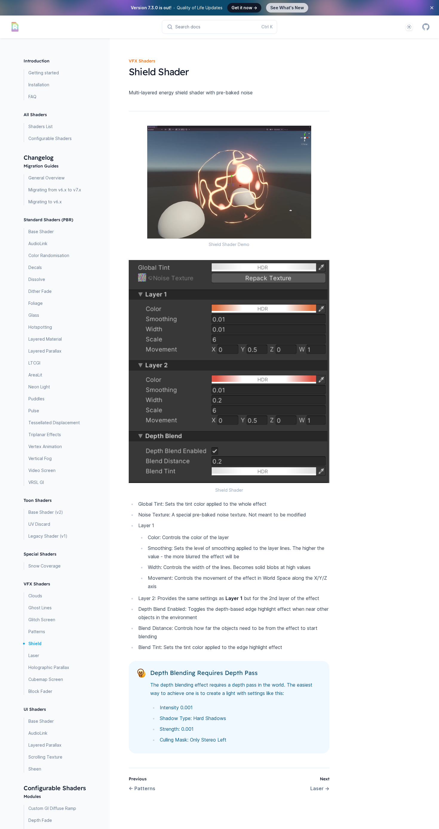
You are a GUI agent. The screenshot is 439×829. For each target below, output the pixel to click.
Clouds (35, 595)
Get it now (244, 7)
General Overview (46, 177)
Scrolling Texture (45, 756)
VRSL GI (36, 482)
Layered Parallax (45, 350)
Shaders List (40, 126)
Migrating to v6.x (45, 201)
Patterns (36, 631)
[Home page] (15, 26)
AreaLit (35, 374)
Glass (33, 315)
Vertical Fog (40, 458)
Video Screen (42, 470)
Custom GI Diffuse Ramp (52, 808)
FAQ (32, 96)
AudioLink (37, 243)
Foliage (35, 303)
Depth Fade (40, 820)
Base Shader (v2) (45, 512)
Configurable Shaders (50, 138)
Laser (33, 655)
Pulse (33, 410)
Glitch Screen (41, 619)
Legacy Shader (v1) (47, 536)
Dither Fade (40, 291)
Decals (35, 267)
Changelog (38, 157)
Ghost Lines (40, 607)
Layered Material (45, 339)
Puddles (36, 398)
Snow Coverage (44, 565)
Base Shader (41, 231)
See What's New (287, 7)
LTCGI (34, 362)
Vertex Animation (45, 446)
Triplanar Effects (44, 434)
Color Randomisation (48, 255)
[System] (409, 26)
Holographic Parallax (48, 667)
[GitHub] (425, 26)
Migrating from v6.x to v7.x (54, 189)
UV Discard (39, 524)
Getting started (43, 72)
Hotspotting (40, 327)
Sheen (34, 768)
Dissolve (36, 279)
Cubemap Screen (45, 679)
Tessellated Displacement (54, 422)
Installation (38, 84)
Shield (35, 643)
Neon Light (39, 386)
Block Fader (40, 691)
